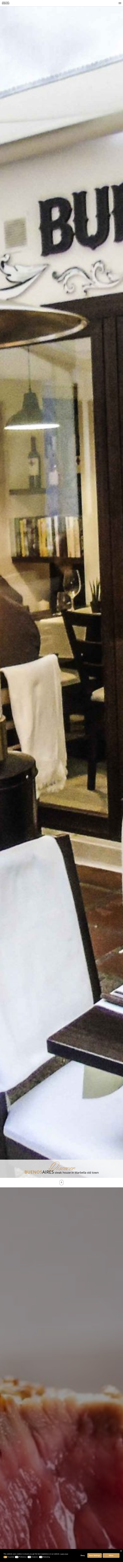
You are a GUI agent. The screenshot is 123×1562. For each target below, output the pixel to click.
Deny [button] (83, 1555)
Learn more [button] (64, 1554)
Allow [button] (111, 1555)
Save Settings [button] (94, 1555)
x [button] (121, 1551)
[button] (5, 1557)
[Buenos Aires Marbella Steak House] (5, 3)
